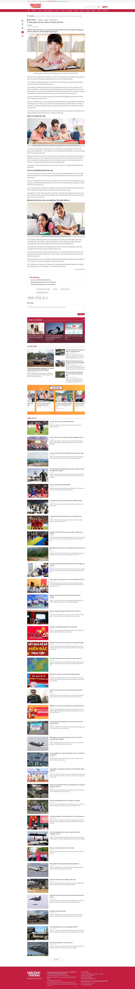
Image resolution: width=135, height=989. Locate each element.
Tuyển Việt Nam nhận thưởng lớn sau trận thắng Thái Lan (65, 516)
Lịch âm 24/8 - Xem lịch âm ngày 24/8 (37, 336)
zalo (22, 20)
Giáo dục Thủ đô (105, 7)
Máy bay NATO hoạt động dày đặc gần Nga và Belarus (64, 863)
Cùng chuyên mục (35, 320)
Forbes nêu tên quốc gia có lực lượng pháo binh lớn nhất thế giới (75, 361)
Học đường (69, 10)
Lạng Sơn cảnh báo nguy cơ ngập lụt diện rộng (63, 879)
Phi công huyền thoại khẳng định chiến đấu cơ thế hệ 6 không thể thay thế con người (67, 469)
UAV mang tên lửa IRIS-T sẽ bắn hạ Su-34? (61, 942)
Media (93, 10)
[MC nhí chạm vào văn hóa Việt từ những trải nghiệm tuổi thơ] (37, 444)
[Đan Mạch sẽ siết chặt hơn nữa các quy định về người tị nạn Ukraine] (37, 538)
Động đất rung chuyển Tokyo (58, 911)
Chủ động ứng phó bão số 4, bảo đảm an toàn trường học (66, 658)
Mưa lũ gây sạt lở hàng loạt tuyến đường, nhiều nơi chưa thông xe (67, 548)
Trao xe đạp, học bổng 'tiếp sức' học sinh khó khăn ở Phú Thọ (67, 579)
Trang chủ (28, 10)
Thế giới (82, 10)
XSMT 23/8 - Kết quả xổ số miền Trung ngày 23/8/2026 (65, 674)
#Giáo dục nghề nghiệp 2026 (40, 16)
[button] (78, 319)
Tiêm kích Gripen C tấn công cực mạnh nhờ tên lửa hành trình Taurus (67, 896)
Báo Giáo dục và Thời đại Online (35, 5)
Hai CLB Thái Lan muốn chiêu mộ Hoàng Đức (62, 421)
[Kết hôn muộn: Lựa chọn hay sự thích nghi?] (76, 328)
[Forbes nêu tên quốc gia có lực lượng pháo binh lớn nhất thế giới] (60, 363)
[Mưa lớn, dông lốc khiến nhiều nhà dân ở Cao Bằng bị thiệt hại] (37, 396)
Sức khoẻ (88, 10)
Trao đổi (63, 10)
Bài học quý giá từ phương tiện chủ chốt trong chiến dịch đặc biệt (74, 374)
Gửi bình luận (81, 314)
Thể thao (105, 10)
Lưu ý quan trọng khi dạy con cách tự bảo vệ (43, 284)
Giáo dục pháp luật (48, 10)
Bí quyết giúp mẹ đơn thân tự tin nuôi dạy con (43, 282)
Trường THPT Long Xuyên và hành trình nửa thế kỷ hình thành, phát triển (67, 769)
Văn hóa (99, 10)
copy (46, 298)
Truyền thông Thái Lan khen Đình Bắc (60, 485)
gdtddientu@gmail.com (64, 1)
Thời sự (40, 10)
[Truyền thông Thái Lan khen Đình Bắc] (37, 491)
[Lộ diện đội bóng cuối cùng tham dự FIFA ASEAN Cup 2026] (37, 507)
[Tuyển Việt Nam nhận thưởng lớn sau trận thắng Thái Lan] (37, 523)
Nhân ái (76, 10)
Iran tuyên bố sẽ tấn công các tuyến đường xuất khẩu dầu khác (66, 690)
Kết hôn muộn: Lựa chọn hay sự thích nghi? (75, 336)
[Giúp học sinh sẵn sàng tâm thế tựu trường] (56, 396)
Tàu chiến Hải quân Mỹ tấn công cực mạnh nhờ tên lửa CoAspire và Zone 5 (65, 833)
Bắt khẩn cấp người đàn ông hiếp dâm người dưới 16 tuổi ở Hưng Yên (66, 975)
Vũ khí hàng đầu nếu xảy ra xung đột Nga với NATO (64, 927)
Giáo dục (34, 10)
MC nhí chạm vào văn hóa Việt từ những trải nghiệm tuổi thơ (66, 437)
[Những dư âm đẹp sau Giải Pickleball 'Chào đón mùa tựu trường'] (37, 602)
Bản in (22, 27)
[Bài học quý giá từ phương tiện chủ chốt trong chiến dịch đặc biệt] (60, 374)
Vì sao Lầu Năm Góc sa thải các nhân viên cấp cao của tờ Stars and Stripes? (75, 405)
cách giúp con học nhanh (43, 289)
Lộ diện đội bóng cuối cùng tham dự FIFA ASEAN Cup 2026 (66, 500)
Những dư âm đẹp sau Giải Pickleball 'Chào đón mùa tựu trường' (65, 596)
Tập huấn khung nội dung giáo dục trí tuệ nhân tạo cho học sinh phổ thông (66, 722)
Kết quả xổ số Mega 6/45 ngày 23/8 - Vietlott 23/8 (56, 336)
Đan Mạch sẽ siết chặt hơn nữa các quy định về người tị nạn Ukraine (66, 533)
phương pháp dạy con (42, 292)
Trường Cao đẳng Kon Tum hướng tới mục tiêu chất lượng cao (67, 816)
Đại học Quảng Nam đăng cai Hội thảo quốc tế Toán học (65, 611)
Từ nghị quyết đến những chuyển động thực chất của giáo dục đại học (67, 564)
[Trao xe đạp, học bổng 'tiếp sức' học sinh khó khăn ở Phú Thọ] (37, 586)
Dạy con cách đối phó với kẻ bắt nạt (41, 280)
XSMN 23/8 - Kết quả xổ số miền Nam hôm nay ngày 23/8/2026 (67, 706)
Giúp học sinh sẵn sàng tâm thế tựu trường (55, 404)
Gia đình (46, 20)
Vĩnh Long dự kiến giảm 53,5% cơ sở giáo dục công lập (65, 800)
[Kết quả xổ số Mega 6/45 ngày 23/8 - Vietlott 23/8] (57, 328)
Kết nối (57, 10)
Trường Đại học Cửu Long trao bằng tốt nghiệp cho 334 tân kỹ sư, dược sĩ (67, 959)
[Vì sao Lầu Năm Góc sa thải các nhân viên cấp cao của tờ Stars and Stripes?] (75, 396)
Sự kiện (31, 16)
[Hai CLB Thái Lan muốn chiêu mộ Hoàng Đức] (37, 428)
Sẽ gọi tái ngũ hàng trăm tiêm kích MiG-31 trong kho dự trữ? (75, 350)
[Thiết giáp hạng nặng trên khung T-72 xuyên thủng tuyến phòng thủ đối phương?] (40, 358)
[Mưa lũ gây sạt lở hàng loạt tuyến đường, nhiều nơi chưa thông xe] (37, 554)
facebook (22, 23)
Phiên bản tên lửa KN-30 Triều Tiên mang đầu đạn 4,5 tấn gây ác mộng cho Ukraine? (67, 785)
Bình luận (22, 31)
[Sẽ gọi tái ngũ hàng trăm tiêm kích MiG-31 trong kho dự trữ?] (60, 352)
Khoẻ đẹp (40, 20)
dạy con (55, 289)
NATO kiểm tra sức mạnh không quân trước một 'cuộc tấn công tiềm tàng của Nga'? (66, 738)
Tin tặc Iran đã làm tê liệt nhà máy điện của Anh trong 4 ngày (66, 453)
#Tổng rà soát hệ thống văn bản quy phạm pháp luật (56, 16)
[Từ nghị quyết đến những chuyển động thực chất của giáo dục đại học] (37, 570)
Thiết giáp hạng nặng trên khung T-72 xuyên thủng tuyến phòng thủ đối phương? (40, 369)
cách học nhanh (65, 289)
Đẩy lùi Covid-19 (53, 20)
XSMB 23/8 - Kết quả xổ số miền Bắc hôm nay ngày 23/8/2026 (66, 642)
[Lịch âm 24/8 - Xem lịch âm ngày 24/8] (38, 328)
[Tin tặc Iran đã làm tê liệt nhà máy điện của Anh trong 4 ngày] (37, 459)
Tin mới (22, 36)
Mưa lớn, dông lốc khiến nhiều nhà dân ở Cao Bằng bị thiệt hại (37, 405)
